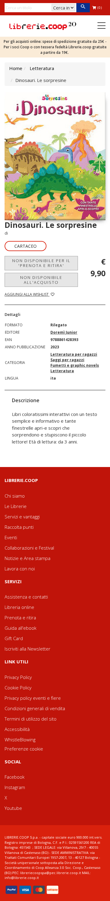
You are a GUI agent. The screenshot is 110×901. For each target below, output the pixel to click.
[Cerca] (83, 7)
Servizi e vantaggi (22, 517)
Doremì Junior (63, 332)
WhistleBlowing (20, 739)
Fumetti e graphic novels (74, 365)
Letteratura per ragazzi (73, 354)
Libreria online (19, 607)
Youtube (13, 808)
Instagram (15, 787)
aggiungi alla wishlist (27, 294)
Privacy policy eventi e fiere (33, 698)
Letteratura (42, 68)
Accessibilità (17, 729)
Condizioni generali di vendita (35, 708)
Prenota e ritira (20, 617)
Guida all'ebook (20, 628)
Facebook (14, 777)
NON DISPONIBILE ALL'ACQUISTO (41, 280)
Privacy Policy (18, 677)
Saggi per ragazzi (67, 359)
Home (15, 68)
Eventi (11, 537)
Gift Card (14, 638)
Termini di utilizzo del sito (31, 719)
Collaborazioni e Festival (29, 548)
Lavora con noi (20, 568)
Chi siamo (15, 496)
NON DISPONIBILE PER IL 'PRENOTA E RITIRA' (41, 263)
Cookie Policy (18, 687)
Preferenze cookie (24, 749)
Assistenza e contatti (26, 597)
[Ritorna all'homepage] (43, 25)
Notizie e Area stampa (27, 558)
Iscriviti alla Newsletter (27, 649)
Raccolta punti (19, 527)
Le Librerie (16, 506)
